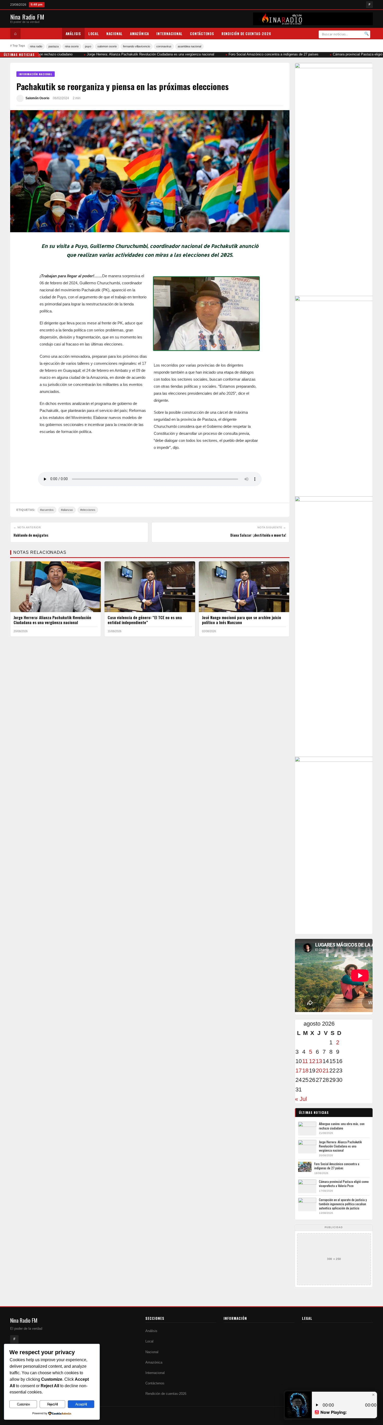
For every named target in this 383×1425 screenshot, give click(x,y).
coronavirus (163, 46)
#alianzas (67, 509)
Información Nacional (35, 74)
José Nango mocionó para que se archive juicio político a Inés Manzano (241, 620)
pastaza (53, 46)
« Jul (301, 1099)
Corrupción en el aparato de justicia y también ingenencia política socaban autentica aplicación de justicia (343, 1204)
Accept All (81, 1404)
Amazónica (139, 33)
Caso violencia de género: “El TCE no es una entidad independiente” (145, 620)
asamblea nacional (189, 46)
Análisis (73, 33)
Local (93, 33)
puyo (88, 46)
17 (298, 1070)
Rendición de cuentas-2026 (246, 33)
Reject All (52, 1404)
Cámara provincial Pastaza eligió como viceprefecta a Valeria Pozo (344, 1183)
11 (305, 1061)
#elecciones (87, 509)
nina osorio (72, 46)
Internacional (169, 33)
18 (305, 1070)
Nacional (114, 33)
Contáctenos (202, 33)
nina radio (36, 46)
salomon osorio (107, 46)
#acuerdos (47, 509)
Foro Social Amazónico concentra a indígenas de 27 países (265, 54)
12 (312, 1061)
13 (319, 1061)
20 (319, 1070)
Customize (23, 1404)
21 (326, 1070)
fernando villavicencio (136, 46)
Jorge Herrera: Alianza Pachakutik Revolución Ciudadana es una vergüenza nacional (142, 54)
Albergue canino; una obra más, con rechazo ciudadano (342, 1125)
